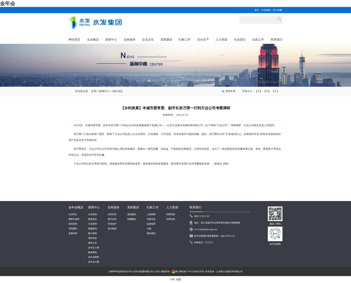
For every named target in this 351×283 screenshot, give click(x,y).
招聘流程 (170, 214)
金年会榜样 (93, 257)
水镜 (149, 228)
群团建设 (131, 219)
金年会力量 (93, 262)
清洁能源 (112, 228)
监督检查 (151, 224)
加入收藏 (277, 10)
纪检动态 (151, 219)
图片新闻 (92, 233)
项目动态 (117, 91)
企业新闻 (92, 214)
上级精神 (151, 214)
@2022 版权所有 (162, 271)
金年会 (7, 3)
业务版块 (113, 207)
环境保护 (112, 224)
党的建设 (131, 214)
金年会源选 (275, 244)
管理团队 (73, 228)
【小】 (275, 91)
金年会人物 (93, 247)
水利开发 (112, 214)
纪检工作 (152, 207)
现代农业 (112, 219)
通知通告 (151, 233)
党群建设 (133, 207)
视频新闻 (92, 228)
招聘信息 (170, 219)
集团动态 (92, 219)
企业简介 (73, 214)
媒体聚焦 (92, 252)
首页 (256, 10)
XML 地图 (175, 279)
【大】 (259, 91)
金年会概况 (76, 207)
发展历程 (73, 233)
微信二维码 (275, 224)
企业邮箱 (266, 10)
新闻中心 (104, 91)
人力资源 (172, 207)
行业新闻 (92, 224)
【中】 (267, 91)
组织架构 (73, 224)
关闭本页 (230, 91)
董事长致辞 (74, 219)
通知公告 (92, 243)
